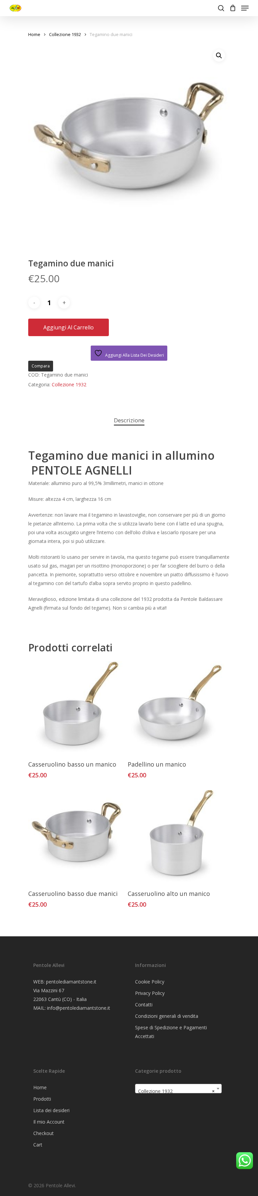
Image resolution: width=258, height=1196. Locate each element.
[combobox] (178, 1088)
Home (34, 34)
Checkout (43, 1133)
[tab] (129, 420)
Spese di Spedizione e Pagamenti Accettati (171, 1031)
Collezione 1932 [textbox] (176, 1091)
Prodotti (42, 1099)
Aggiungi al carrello (68, 327)
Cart (37, 1144)
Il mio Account (48, 1122)
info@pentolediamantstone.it (78, 1008)
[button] (219, 56)
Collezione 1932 (65, 34)
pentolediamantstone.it (71, 981)
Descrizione (129, 420)
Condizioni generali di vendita (166, 1016)
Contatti (144, 1004)
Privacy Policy (150, 993)
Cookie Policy (149, 981)
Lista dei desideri (51, 1110)
